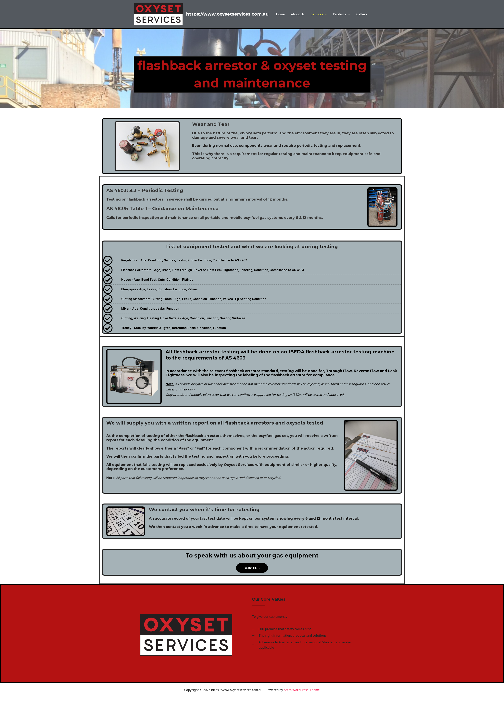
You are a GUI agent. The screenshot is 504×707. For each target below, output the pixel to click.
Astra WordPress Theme (302, 690)
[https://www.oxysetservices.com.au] (158, 14)
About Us (298, 14)
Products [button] (339, 14)
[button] (325, 14)
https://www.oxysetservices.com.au (227, 14)
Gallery (361, 14)
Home (280, 14)
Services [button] (317, 14)
